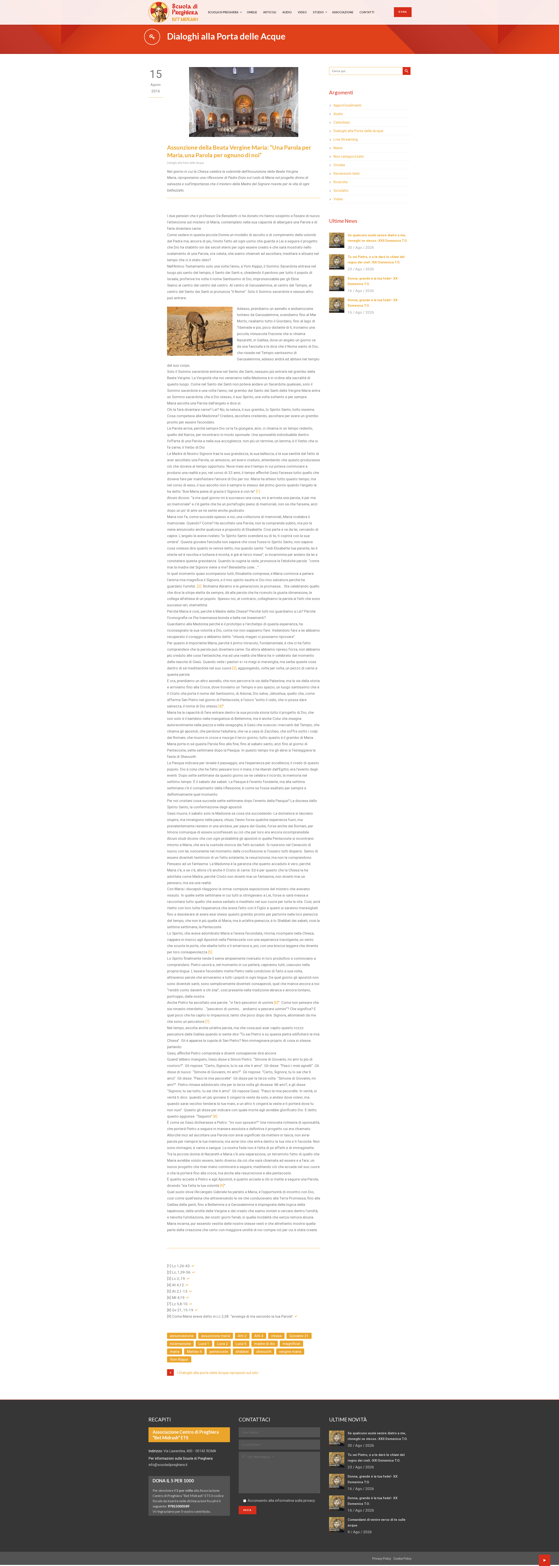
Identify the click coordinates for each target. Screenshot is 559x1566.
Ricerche (340, 182)
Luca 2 (222, 1343)
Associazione (342, 12)
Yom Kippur (179, 1359)
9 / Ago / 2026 (360, 1532)
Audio (287, 12)
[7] (207, 1021)
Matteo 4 (194, 1351)
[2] (199, 586)
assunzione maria (215, 1336)
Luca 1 (203, 1343)
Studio (318, 12)
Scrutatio (341, 190)
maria (174, 1351)
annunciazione (181, 1336)
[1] (258, 491)
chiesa (276, 1336)
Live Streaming (345, 139)
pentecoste (218, 1351)
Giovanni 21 (299, 1336)
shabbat (242, 1351)
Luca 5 (241, 1343)
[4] (220, 706)
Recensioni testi (346, 173)
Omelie (252, 12)
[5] (210, 952)
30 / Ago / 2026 (361, 247)
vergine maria (290, 1351)
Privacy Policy (381, 1558)
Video (302, 12)
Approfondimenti (347, 105)
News (338, 148)
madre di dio (264, 1343)
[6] (276, 1002)
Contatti (366, 12)
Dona (403, 11)
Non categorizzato (348, 156)
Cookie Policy (402, 1558)
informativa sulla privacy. (295, 1500)
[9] (222, 1185)
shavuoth (263, 1351)
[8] (215, 1116)
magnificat (291, 1343)
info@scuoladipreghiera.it (167, 1465)
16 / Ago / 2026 (361, 291)
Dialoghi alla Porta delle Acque (185, 162)
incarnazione (180, 1343)
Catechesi (341, 122)
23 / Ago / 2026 (361, 269)
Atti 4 (258, 1336)
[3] (234, 668)
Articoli (269, 12)
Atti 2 (242, 1336)
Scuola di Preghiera (223, 12)
